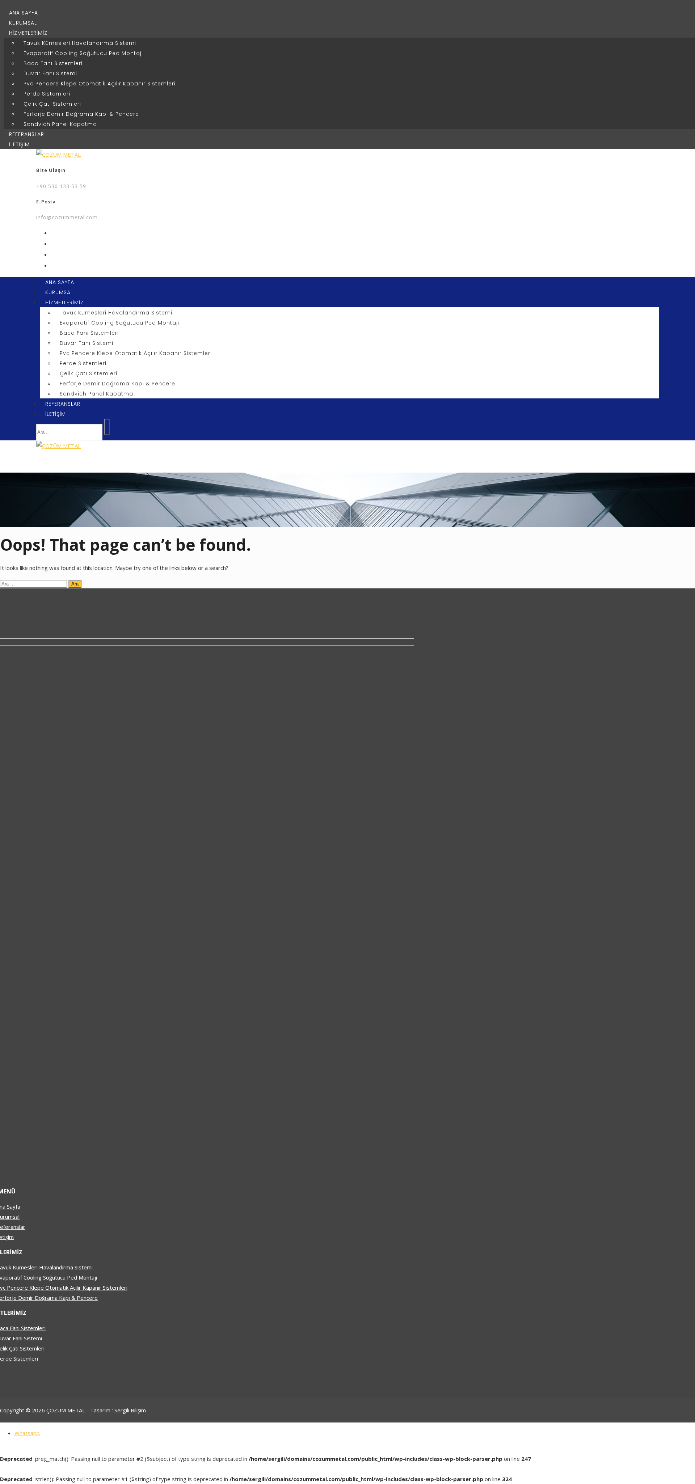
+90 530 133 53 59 (61, 186)
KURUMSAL (23, 22)
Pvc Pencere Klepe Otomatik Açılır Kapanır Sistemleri (100, 83)
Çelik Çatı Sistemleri (52, 103)
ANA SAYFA (23, 12)
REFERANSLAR (26, 134)
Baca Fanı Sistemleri (53, 63)
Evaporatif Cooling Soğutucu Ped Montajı (83, 53)
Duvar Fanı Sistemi (50, 73)
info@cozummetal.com (67, 217)
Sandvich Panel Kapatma (60, 124)
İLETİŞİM (19, 144)
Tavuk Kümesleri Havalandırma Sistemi (80, 43)
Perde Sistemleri (47, 93)
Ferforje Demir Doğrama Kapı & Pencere (81, 114)
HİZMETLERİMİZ (28, 33)
